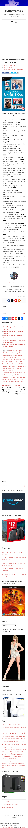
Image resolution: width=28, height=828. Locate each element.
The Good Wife (18, 368)
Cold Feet (11, 355)
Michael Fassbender (15, 751)
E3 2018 (6, 738)
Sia (3, 761)
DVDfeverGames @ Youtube (10, 804)
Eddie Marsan (13, 738)
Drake (18, 736)
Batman (12, 724)
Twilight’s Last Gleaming (16, 375)
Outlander (8, 364)
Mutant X (20, 361)
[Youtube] (15, 300)
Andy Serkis (5, 724)
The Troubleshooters (16, 372)
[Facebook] (8, 300)
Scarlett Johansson (20, 758)
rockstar (12, 756)
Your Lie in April (10, 381)
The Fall (11, 368)
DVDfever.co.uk (14, 11)
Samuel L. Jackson (8, 759)
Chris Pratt (18, 730)
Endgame (10, 359)
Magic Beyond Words (11, 361)
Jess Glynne (8, 749)
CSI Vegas (10, 357)
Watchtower (5, 377)
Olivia (3, 364)
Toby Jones (12, 765)
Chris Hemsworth (10, 730)
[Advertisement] (14, 41)
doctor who (16, 733)
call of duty (17, 727)
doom (13, 736)
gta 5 (13, 744)
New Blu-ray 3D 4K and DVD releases (13, 69)
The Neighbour (16, 370)
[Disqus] (14, 416)
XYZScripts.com (22, 827)
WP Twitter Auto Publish (8, 827)
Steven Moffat (9, 763)
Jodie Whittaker (15, 749)
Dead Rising (17, 357)
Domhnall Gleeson (6, 736)
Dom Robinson (8, 67)
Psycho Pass (10, 366)
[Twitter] (12, 300)
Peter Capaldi (13, 754)
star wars (23, 366)
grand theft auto (10, 741)
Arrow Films (5, 801)
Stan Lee (8, 761)
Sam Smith (19, 756)
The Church (5, 368)
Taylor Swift (5, 765)
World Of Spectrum (7, 807)
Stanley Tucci (16, 761)
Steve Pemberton (19, 763)
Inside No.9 (10, 747)
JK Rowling (16, 359)
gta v (21, 744)
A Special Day (13, 350)
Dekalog (4, 359)
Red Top (17, 366)
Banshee (8, 353)
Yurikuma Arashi (19, 381)
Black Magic (15, 353)
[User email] (19, 300)
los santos (6, 751)
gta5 (17, 744)
